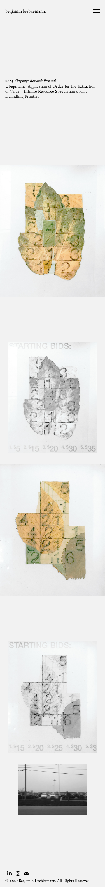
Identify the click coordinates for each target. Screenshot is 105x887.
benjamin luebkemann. (25, 11)
